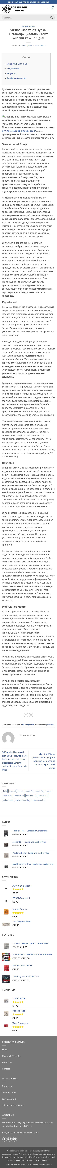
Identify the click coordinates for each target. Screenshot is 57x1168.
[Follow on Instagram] (9, 1139)
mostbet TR (31, 795)
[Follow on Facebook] (4, 1139)
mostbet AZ (7, 795)
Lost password (9, 1098)
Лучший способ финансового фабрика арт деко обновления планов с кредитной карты (43, 761)
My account (7, 1086)
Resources (7, 1062)
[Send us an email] (14, 1139)
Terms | (9, 1164)
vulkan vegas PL (38, 800)
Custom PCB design (11, 1056)
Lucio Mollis (40, 46)
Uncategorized (28, 26)
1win (5, 791)
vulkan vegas (8, 800)
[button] (45, 9)
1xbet (20, 791)
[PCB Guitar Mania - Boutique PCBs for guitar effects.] (14, 9)
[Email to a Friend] (31, 715)
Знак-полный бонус (17, 63)
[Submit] (51, 17)
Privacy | (16, 1164)
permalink (50, 725)
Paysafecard (13, 68)
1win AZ (12, 791)
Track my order (9, 1092)
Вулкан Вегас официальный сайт (19, 130)
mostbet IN (19, 795)
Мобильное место (16, 78)
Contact (6, 1068)
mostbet (49, 791)
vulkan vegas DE (22, 800)
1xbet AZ (39, 791)
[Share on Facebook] (26, 715)
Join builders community (13, 1105)
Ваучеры (11, 73)
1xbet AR (29, 791)
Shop (4, 1049)
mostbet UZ (42, 795)
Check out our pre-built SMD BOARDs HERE (28, 2)
